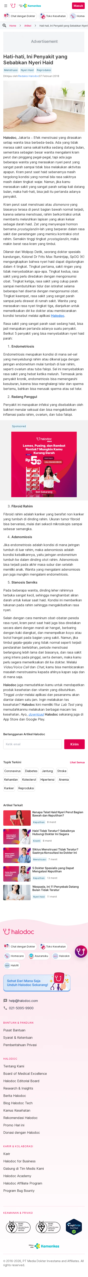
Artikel (27, 25)
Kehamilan (11, 779)
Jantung (47, 771)
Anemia (64, 779)
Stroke (62, 771)
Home (12, 25)
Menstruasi (11, 70)
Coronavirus (12, 771)
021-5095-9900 (18, 1008)
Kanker (9, 788)
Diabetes (31, 771)
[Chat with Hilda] (81, 951)
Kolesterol (29, 779)
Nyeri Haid (27, 70)
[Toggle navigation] (5, 6)
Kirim (74, 744)
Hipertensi (47, 779)
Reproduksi (44, 70)
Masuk (78, 5)
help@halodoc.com (20, 1001)
